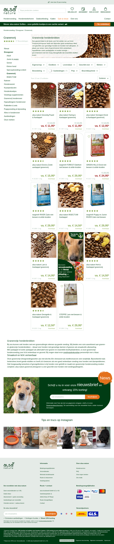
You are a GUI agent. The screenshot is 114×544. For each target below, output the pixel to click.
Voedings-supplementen (13, 95)
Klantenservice (80, 468)
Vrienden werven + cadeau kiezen (14, 503)
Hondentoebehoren (26, 19)
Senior (9, 63)
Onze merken (9, 120)
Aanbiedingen (9, 116)
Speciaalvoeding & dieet (16, 70)
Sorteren (102, 78)
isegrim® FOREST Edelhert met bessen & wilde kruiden (70, 166)
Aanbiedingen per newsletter (12, 500)
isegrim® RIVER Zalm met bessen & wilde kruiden (42, 216)
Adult (9, 56)
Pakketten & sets (10, 105)
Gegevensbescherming (54, 405)
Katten (53, 19)
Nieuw (6, 49)
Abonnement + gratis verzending (13, 497)
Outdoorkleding (42, 19)
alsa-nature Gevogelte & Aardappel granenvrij (41, 316)
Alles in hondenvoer (12, 113)
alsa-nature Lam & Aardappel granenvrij (40, 266)
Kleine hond (11, 66)
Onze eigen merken (82, 474)
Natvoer (7, 81)
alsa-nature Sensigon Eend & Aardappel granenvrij (97, 116)
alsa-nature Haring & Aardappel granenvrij (67, 116)
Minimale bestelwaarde (47, 474)
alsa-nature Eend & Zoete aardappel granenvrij (42, 166)
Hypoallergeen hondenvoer (15, 102)
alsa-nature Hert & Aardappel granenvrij (94, 266)
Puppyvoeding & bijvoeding (15, 109)
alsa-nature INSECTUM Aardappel (68, 216)
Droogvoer (8, 52)
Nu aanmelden (23, 528)
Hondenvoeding (10, 19)
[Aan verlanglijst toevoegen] (35, 86)
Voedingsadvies (45, 481)
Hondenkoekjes (10, 91)
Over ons (74, 19)
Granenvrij (11, 73)
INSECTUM (11, 77)
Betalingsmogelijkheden (47, 468)
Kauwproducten (10, 88)
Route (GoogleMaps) (46, 500)
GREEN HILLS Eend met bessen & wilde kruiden (96, 166)
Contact (107, 19)
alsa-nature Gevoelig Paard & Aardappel (43, 116)
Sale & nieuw (63, 19)
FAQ (77, 471)
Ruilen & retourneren (46, 477)
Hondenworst (9, 84)
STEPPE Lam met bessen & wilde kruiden (70, 316)
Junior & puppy (13, 59)
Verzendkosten (44, 471)
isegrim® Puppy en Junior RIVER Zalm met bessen (96, 216)
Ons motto (79, 477)
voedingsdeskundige (71, 352)
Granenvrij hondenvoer (13, 98)
